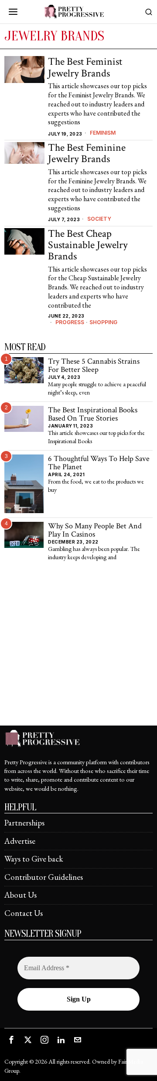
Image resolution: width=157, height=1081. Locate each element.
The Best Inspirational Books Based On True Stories (92, 414)
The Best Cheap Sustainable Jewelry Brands (88, 245)
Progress (69, 322)
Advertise (19, 841)
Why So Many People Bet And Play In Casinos (95, 530)
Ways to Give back (33, 858)
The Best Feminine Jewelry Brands (87, 153)
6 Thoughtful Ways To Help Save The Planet (99, 462)
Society (99, 219)
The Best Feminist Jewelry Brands (85, 67)
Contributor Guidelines (43, 877)
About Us (20, 894)
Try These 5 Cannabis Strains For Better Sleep (94, 365)
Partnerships (24, 822)
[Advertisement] (78, 647)
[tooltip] (11, 1040)
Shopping (103, 322)
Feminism (103, 132)
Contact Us (23, 913)
